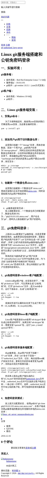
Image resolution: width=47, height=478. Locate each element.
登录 (3, 45)
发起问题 (5, 17)
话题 (8, 29)
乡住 (8, 32)
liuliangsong (11, 461)
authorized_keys (10, 47)
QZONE (10, 429)
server (20, 47)
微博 (8, 426)
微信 (8, 431)
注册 (8, 45)
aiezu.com (32, 191)
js (19, 470)
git (2, 47)
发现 (13, 40)
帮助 (13, 37)
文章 (8, 27)
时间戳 (15, 470)
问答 (8, 24)
